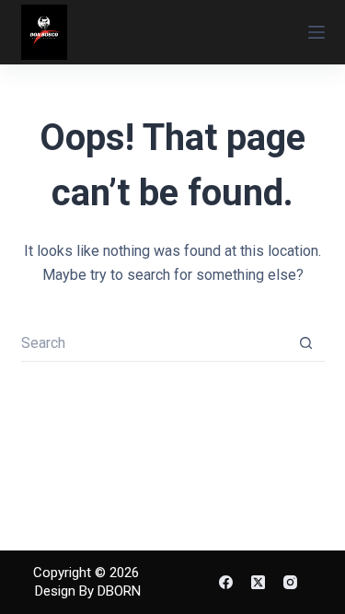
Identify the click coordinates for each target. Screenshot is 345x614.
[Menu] (316, 32)
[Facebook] (226, 582)
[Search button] (306, 343)
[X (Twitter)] (258, 582)
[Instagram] (290, 582)
